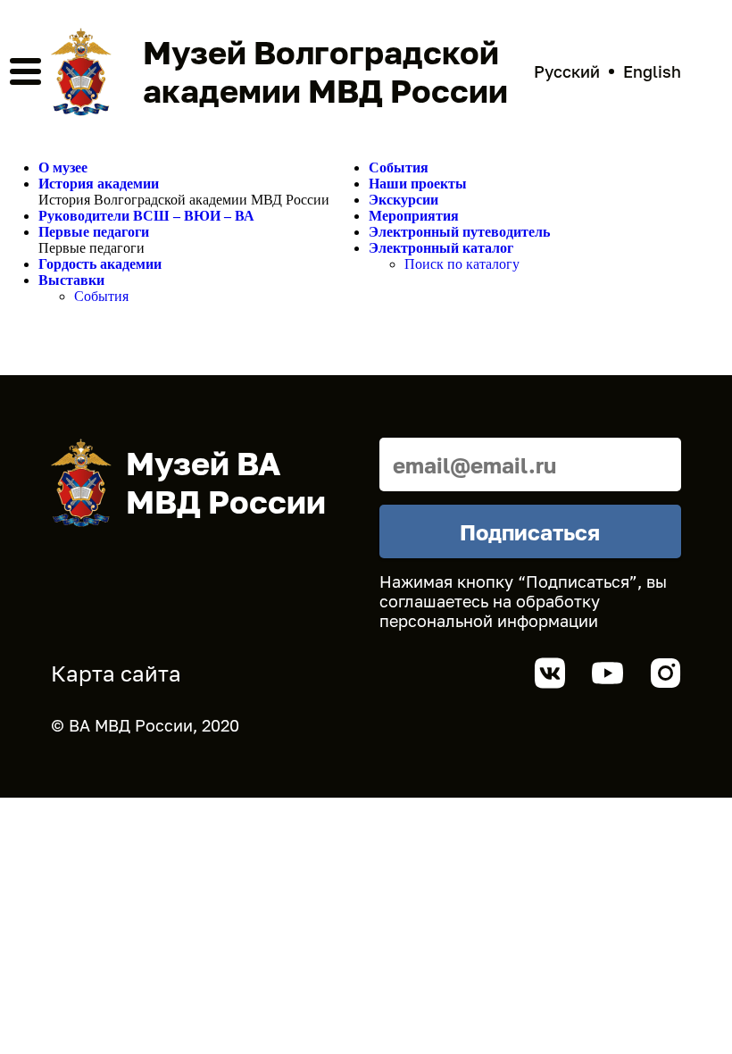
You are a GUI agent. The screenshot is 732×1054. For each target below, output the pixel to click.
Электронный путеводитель (459, 231)
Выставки (71, 280)
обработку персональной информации (489, 611)
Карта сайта (116, 673)
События (101, 296)
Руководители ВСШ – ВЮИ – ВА (146, 215)
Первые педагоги (93, 231)
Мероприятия (414, 215)
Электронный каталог (441, 247)
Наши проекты (418, 183)
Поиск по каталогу (462, 264)
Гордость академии (100, 264)
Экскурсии (403, 199)
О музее (62, 167)
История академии (98, 183)
